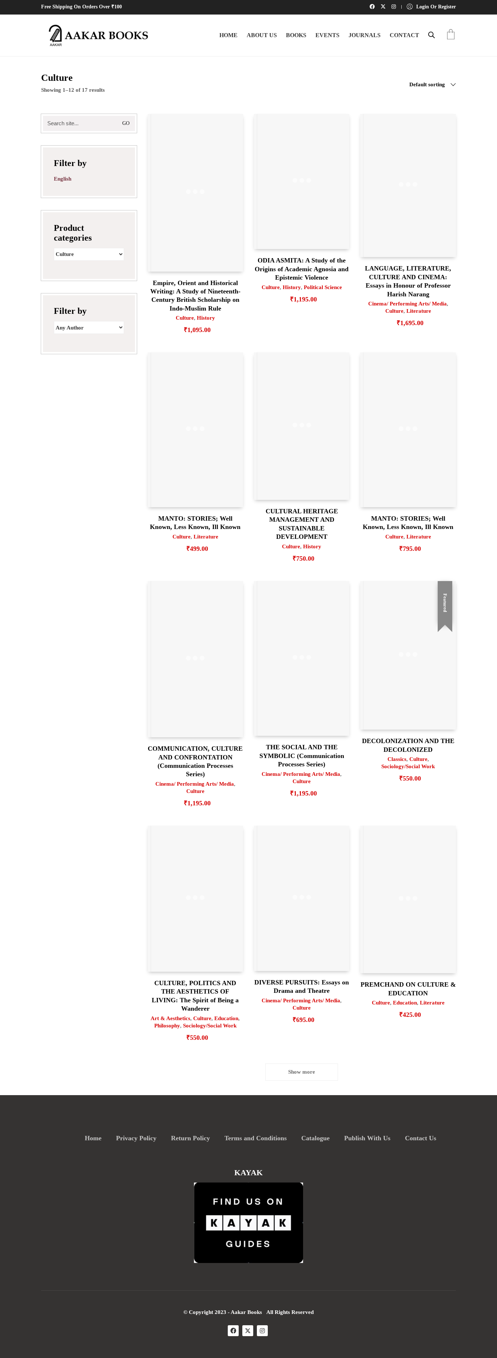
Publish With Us (367, 1138)
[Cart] (451, 35)
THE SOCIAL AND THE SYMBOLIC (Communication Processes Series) (301, 755)
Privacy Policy (136, 1138)
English (62, 179)
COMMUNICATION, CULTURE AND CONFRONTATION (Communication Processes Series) (195, 761)
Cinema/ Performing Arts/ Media (407, 304)
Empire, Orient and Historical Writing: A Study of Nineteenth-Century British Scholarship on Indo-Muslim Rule (195, 295)
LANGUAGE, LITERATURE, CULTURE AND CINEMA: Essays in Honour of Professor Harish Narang (408, 281)
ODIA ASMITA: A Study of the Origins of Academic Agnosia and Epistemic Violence (302, 269)
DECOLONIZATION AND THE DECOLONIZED (408, 745)
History (206, 318)
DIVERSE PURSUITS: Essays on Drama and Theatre (301, 986)
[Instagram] (262, 1330)
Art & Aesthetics (170, 1018)
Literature (418, 311)
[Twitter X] (247, 1330)
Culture (185, 318)
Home (93, 1138)
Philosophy (167, 1026)
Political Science (323, 287)
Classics (396, 759)
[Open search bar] (431, 35)
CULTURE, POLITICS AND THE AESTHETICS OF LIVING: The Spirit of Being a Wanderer (195, 995)
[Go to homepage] (95, 35)
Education (226, 1018)
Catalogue (315, 1138)
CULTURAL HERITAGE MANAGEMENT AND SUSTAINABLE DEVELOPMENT (302, 524)
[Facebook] (233, 1330)
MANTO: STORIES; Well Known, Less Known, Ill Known (195, 522)
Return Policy (190, 1138)
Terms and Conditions (255, 1138)
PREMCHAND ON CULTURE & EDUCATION (408, 988)
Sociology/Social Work (408, 766)
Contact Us (420, 1138)
